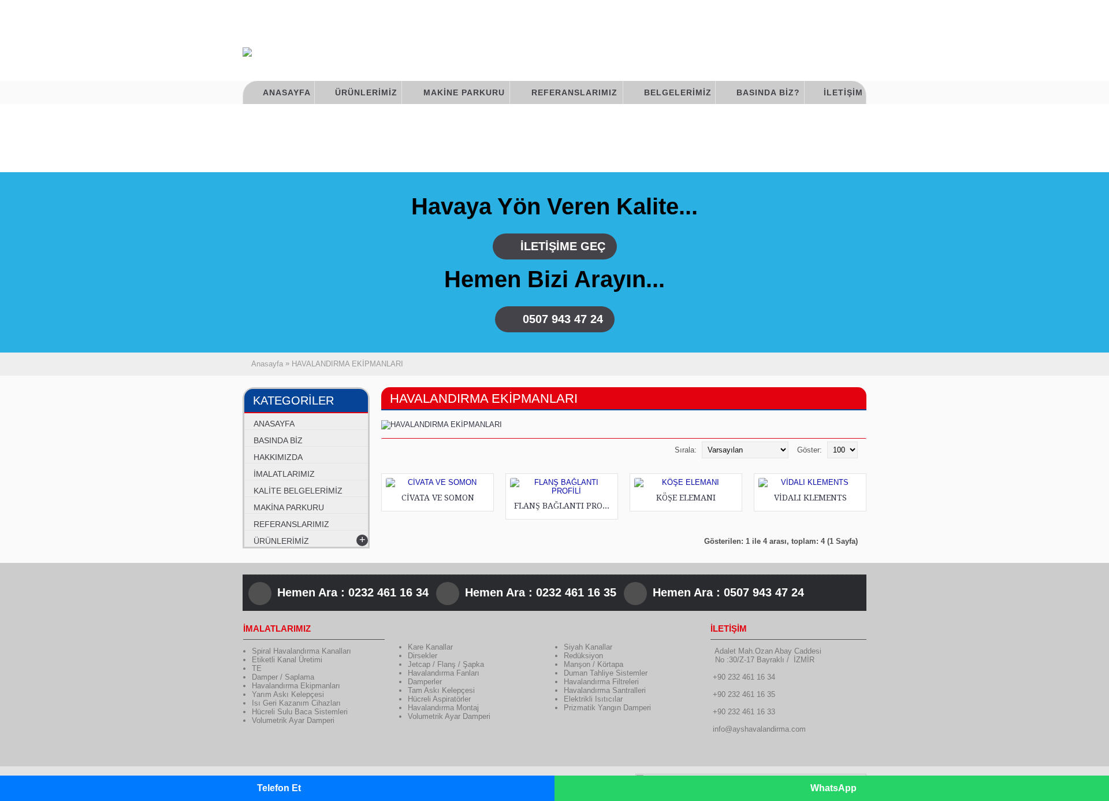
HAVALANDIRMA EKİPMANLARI (347, 363)
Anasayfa (267, 363)
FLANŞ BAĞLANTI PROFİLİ (563, 505)
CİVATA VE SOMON (437, 497)
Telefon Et (279, 788)
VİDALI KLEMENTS (810, 497)
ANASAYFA (274, 423)
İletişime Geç (562, 246)
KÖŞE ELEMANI (686, 497)
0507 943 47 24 (563, 319)
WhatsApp (833, 788)
